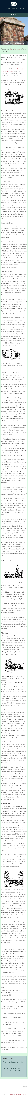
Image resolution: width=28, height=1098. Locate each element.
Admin (25, 1086)
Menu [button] (15, 15)
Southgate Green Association (14, 8)
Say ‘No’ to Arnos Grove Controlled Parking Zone (12, 1069)
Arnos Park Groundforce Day (13, 1062)
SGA (13, 4)
